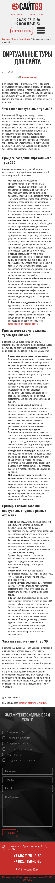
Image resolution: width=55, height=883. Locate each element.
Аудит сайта (14, 754)
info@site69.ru (30, 869)
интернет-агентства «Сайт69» (32, 703)
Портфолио (17, 14)
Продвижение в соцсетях (22, 760)
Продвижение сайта (19, 738)
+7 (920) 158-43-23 (27, 24)
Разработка (25, 39)
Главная (6, 39)
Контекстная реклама (20, 749)
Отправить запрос (21, 30)
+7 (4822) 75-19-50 (27, 20)
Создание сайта (16, 732)
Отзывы (31, 14)
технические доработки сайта (23, 323)
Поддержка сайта (17, 743)
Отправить (10, 833)
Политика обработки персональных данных (23, 877)
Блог (41, 14)
